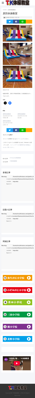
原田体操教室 (7, 114)
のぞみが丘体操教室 (15, 158)
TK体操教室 (17, 388)
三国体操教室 (13, 161)
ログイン (18, 138)
